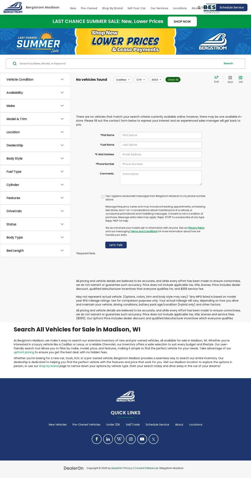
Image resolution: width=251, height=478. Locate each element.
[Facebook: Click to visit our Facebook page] (96, 439)
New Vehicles (58, 425)
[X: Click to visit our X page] (153, 439)
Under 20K (113, 425)
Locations (180, 8)
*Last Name (107, 144)
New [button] (73, 8)
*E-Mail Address (104, 154)
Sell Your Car (136, 8)
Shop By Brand (112, 8)
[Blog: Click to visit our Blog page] (119, 439)
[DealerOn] (74, 468)
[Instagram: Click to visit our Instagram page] (130, 439)
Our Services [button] (159, 8)
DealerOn (116, 468)
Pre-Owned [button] (89, 8)
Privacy (128, 468)
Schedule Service (232, 7)
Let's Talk (116, 245)
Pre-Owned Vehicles (86, 425)
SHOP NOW (182, 21)
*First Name (107, 135)
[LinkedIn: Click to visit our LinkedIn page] (108, 439)
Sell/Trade (133, 425)
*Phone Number (105, 164)
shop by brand (49, 366)
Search (228, 63)
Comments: (107, 173)
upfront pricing (24, 352)
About (179, 425)
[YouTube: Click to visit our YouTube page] (142, 439)
